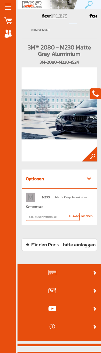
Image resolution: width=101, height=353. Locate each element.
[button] (59, 178)
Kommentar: (34, 206)
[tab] (59, 179)
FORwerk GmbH (40, 30)
